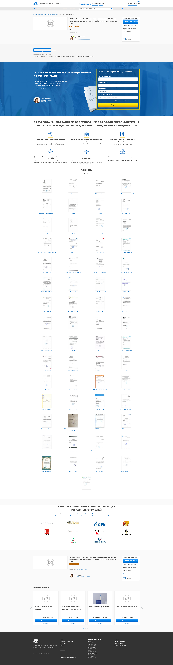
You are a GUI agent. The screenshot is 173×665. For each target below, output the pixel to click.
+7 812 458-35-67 (92, 645)
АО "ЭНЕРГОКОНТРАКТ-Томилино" (46, 450)
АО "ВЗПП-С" (73, 350)
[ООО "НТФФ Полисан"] (86, 482)
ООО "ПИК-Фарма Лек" (126, 252)
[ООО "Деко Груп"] (100, 401)
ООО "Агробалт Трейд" (126, 471)
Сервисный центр (128, 8)
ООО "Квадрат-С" (46, 471)
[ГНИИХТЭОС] (73, 244)
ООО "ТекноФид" (126, 450)
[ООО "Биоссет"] (126, 381)
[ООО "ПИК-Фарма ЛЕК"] (126, 342)
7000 (73, 29)
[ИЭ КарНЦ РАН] (73, 224)
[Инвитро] (73, 185)
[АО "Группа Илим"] (73, 361)
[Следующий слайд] (142, 608)
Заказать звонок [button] (132, 5)
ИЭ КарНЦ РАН (73, 233)
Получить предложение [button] (131, 21)
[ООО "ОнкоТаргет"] (46, 361)
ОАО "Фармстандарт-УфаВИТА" (46, 213)
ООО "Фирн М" (73, 409)
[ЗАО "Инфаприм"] (46, 381)
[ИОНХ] (73, 205)
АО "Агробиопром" (73, 311)
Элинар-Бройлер (46, 409)
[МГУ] (46, 185)
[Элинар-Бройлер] (46, 401)
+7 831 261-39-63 (91, 654)
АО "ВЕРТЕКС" (126, 291)
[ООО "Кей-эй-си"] (126, 303)
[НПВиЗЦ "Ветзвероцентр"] (100, 381)
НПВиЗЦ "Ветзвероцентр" (100, 389)
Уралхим (100, 213)
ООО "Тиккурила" (99, 252)
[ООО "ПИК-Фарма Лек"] (126, 244)
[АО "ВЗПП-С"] (73, 342)
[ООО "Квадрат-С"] (46, 463)
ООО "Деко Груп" (99, 409)
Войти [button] (138, 1)
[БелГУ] (100, 342)
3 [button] (87, 628)
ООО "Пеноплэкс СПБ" (47, 350)
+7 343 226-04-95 (92, 648)
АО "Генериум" (126, 213)
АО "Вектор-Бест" (100, 370)
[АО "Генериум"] (126, 205)
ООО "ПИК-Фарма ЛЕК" (126, 350)
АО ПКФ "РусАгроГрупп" (99, 272)
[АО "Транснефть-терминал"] (126, 185)
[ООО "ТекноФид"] (126, 441)
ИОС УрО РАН (47, 272)
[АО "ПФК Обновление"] (100, 283)
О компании (63, 643)
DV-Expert (35, 3)
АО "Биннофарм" (99, 233)
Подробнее (45, 623)
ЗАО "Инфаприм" (46, 389)
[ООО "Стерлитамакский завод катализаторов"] (73, 441)
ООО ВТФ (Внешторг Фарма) (73, 272)
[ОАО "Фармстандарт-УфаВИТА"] (46, 205)
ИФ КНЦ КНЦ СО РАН (126, 272)
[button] (82, 39)
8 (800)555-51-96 (98, 3)
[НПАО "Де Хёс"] (73, 283)
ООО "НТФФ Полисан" (86, 490)
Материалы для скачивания (66, 641)
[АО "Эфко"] (46, 224)
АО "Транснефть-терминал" (126, 193)
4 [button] (89, 628)
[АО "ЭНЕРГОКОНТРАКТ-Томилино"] (46, 441)
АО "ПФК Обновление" (100, 291)
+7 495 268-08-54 (134, 3)
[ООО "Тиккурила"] (100, 244)
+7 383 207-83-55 (92, 657)
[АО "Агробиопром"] (73, 303)
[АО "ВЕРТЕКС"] (126, 283)
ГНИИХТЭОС (73, 252)
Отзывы (62, 645)
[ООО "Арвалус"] (126, 420)
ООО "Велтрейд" (73, 389)
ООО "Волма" (126, 370)
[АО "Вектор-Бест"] (100, 361)
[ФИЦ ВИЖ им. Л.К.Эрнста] (73, 322)
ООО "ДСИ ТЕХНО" (100, 471)
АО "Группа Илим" (73, 370)
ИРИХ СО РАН (100, 311)
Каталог (62, 639)
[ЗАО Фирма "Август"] (46, 420)
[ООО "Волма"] (126, 361)
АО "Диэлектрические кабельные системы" (99, 450)
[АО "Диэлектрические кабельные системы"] (100, 441)
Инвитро (73, 193)
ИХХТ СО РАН (126, 233)
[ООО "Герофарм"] (46, 303)
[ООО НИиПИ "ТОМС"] (46, 283)
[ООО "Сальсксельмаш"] (126, 401)
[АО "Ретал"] (46, 322)
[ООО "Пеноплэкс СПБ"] (46, 342)
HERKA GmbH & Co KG (82, 32)
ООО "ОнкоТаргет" (47, 370)
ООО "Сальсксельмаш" (126, 409)
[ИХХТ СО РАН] (126, 224)
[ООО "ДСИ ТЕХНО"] (100, 463)
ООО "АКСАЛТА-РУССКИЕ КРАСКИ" (47, 252)
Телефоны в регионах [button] (97, 5)
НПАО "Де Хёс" (73, 291)
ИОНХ (73, 213)
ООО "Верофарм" (99, 193)
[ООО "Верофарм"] (100, 185)
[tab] (42, 50)
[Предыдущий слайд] (31, 608)
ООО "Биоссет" (126, 389)
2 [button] (85, 628)
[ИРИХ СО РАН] (100, 303)
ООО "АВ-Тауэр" (99, 428)
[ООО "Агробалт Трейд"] (126, 463)
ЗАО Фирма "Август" (46, 428)
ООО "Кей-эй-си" (126, 311)
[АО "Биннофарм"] (100, 224)
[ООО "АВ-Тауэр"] (99, 420)
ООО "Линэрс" (73, 471)
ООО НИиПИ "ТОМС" (46, 291)
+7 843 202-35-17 (92, 651)
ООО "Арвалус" (126, 428)
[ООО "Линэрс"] (73, 463)
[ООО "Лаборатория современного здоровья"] (73, 420)
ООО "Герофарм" (46, 311)
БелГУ (99, 350)
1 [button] (84, 628)
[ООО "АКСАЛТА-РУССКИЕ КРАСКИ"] (46, 244)
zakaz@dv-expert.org (85, 4)
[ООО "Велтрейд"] (73, 381)
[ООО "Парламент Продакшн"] (100, 322)
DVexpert (36, 641)
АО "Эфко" (47, 233)
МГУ (47, 193)
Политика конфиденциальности (68, 657)
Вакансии (62, 647)
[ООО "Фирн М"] (73, 401)
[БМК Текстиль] (126, 322)
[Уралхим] (100, 205)
